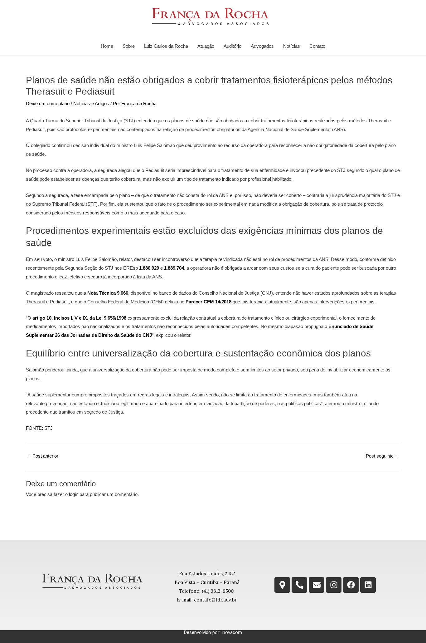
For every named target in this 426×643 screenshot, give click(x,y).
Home (107, 46)
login (73, 494)
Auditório (232, 46)
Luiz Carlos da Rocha (166, 46)
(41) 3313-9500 (218, 591)
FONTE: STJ (39, 428)
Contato (317, 46)
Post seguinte (382, 456)
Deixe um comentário (48, 103)
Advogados (262, 46)
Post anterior (42, 456)
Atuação (205, 46)
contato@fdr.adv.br (215, 600)
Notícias (291, 46)
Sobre (129, 46)
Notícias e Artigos (91, 103)
